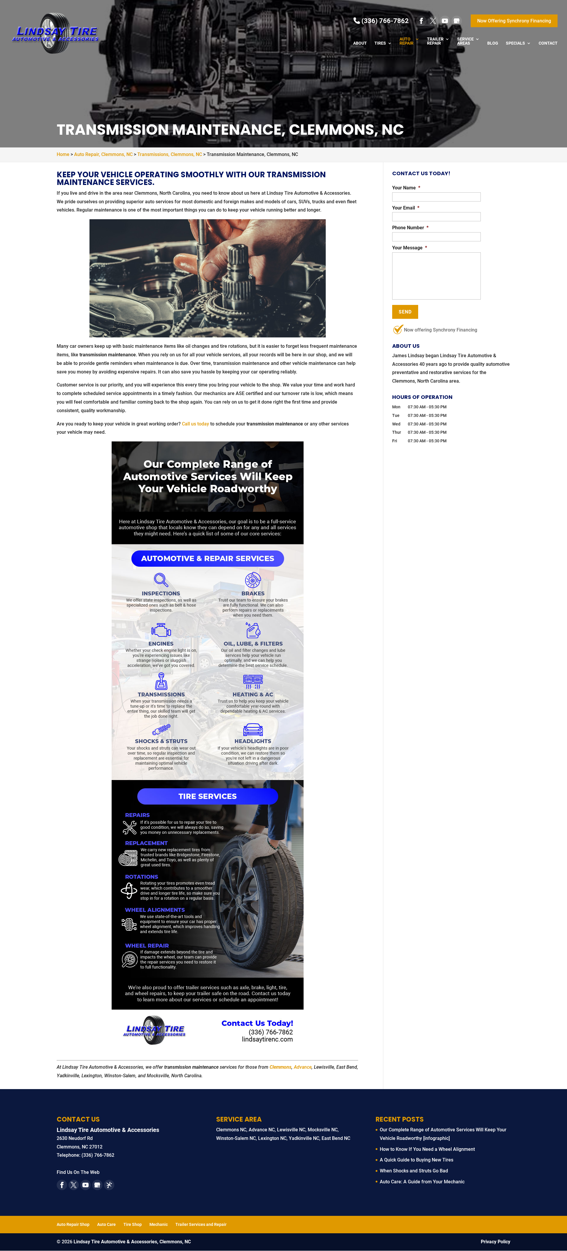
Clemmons (280, 1067)
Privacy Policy (495, 1241)
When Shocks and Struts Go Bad (414, 1171)
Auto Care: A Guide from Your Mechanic (422, 1182)
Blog (492, 43)
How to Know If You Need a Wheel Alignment (427, 1149)
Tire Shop (132, 1224)
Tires (380, 43)
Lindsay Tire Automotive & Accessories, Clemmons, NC (132, 1241)
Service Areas (465, 41)
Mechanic (158, 1224)
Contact (548, 43)
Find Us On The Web (78, 1172)
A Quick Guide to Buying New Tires (416, 1160)
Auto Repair (406, 41)
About (360, 43)
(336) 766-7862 (384, 20)
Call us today (195, 424)
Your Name (406, 188)
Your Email (405, 208)
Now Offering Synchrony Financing (514, 21)
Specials (515, 43)
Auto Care (106, 1224)
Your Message (409, 248)
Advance (303, 1067)
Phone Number (410, 227)
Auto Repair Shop (73, 1224)
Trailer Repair (435, 41)
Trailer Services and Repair (201, 1224)
